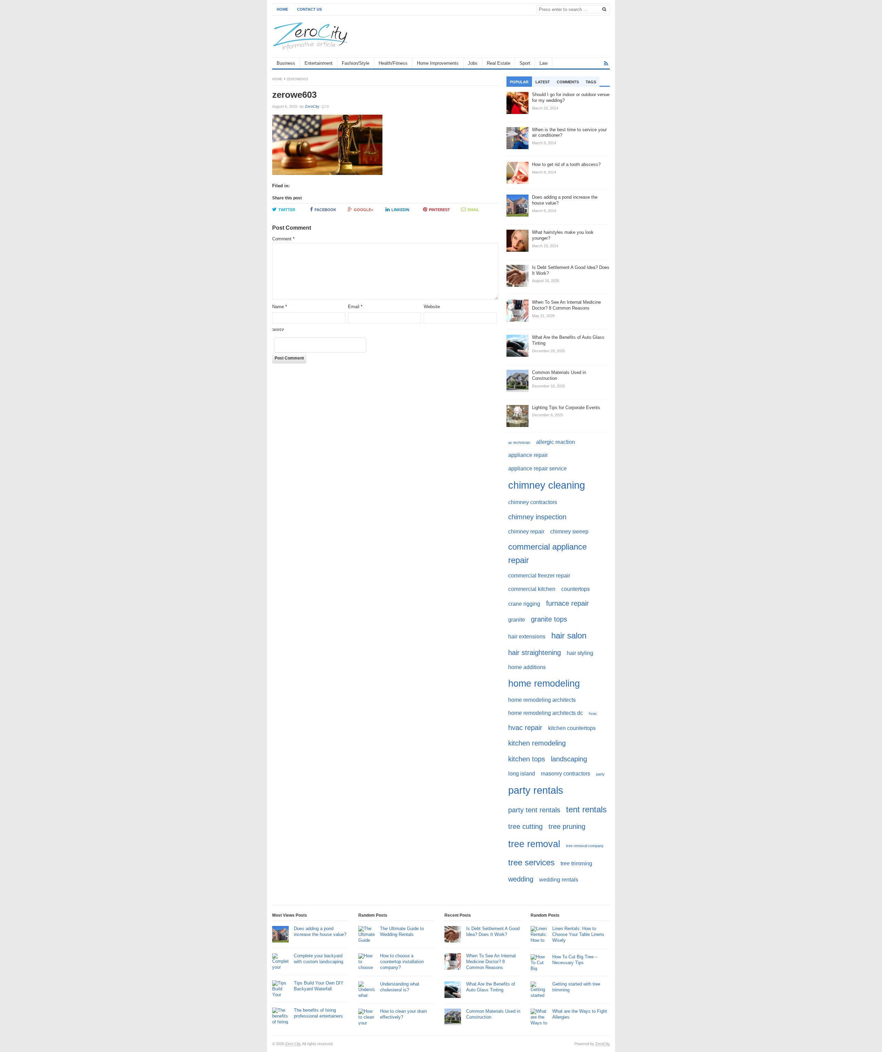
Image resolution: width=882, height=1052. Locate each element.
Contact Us (309, 9)
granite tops (549, 619)
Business (286, 63)
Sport (525, 63)
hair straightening (534, 652)
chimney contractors (532, 502)
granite (516, 620)
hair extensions (526, 636)
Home (282, 9)
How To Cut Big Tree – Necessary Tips (574, 959)
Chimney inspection (537, 517)
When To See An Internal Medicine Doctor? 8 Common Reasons (491, 961)
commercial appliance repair (547, 553)
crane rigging (524, 604)
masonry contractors (565, 774)
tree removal (534, 844)
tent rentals (586, 809)
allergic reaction (555, 442)
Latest (542, 82)
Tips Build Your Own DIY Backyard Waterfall (318, 985)
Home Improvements (438, 63)
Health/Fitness (393, 63)
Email (473, 210)
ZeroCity (602, 1044)
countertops (575, 589)
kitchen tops (526, 759)
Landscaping (569, 759)
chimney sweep (569, 531)
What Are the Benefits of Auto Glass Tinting (490, 986)
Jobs (473, 63)
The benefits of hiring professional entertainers (318, 1013)
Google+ (363, 210)
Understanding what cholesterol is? (399, 986)
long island (521, 774)
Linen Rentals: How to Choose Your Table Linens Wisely (578, 934)
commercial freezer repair (539, 576)
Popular (519, 82)
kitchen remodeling (537, 743)
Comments (568, 82)
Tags (591, 82)
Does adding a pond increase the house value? (320, 931)
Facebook (325, 210)
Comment (283, 238)
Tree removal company (585, 846)
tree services (531, 862)
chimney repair (526, 531)
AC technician (519, 442)
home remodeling (544, 683)
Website (432, 306)
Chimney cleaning (546, 485)
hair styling (580, 653)
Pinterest (439, 210)
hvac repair (525, 727)
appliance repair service (537, 468)
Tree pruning (566, 826)
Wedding (520, 879)
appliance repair (528, 455)
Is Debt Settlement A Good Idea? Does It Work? (493, 931)
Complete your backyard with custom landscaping (318, 958)
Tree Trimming (576, 863)
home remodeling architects (542, 700)
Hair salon (568, 635)
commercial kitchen (531, 589)
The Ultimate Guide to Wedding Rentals (402, 931)
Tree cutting (525, 826)
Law (543, 63)
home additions (527, 667)
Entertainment (318, 63)
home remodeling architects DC (545, 713)
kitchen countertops (572, 728)
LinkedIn (400, 210)
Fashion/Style (355, 63)
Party (600, 774)
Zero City (292, 1044)
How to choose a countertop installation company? (402, 961)
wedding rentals (558, 880)
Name (279, 306)
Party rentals (535, 790)
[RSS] (606, 63)
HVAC (593, 713)
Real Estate (498, 63)
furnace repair (567, 603)
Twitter (286, 210)
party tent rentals (534, 810)
